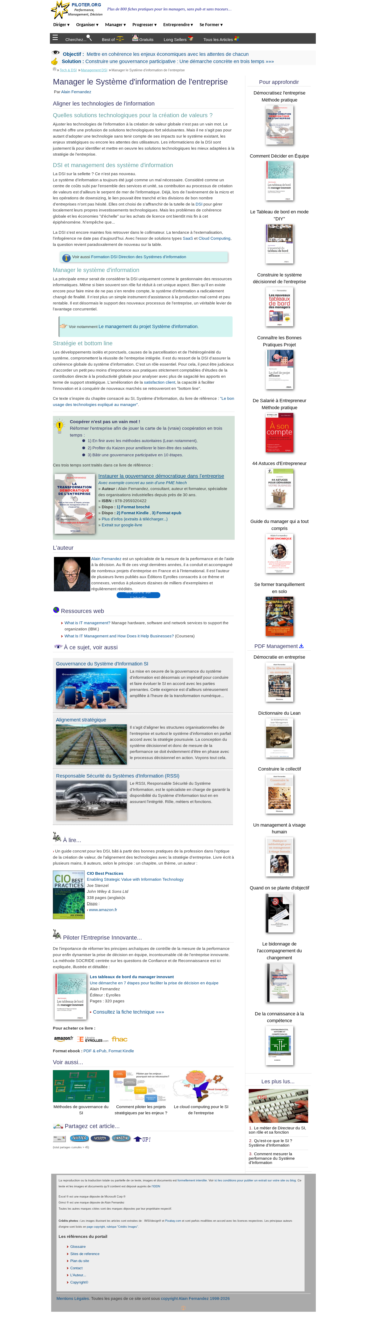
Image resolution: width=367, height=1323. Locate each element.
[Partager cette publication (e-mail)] (59, 1140)
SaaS (188, 238)
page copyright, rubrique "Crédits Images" (112, 1226)
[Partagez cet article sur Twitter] (79, 1140)
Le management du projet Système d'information (148, 326)
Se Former (211, 25)
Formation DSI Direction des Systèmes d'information (138, 257)
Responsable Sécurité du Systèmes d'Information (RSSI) (117, 776)
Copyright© (79, 1282)
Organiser (87, 25)
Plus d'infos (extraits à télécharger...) (135, 519)
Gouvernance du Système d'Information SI (102, 663)
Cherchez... (75, 39)
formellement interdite (192, 1180)
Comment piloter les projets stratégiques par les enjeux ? (141, 1110)
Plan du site (79, 1261)
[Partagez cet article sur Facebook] (100, 1140)
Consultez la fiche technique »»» (128, 1012)
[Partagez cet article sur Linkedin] (121, 1140)
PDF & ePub (94, 1051)
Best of (109, 39)
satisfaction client (159, 382)
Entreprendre (178, 25)
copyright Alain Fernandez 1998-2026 (195, 1298)
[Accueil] (54, 69)
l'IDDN (156, 1186)
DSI (199, 204)
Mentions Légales (72, 1298)
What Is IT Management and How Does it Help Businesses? (119, 636)
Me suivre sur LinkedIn (138, 595)
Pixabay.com (173, 1220)
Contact (76, 1268)
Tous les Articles (218, 39)
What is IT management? (87, 623)
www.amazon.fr (103, 909)
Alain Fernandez (76, 92)
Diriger (61, 25)
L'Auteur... (78, 1275)
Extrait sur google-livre (122, 525)
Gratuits (146, 39)
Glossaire (78, 1247)
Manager (115, 25)
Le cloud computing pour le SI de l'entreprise (201, 1110)
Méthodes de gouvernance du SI (81, 1110)
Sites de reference (84, 1254)
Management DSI (94, 70)
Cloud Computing (214, 238)
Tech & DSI (68, 70)
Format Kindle (121, 1051)
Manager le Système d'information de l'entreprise (148, 70)
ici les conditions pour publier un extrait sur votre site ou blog (255, 1180)
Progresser (145, 25)
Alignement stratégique (81, 720)
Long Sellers (176, 39)
